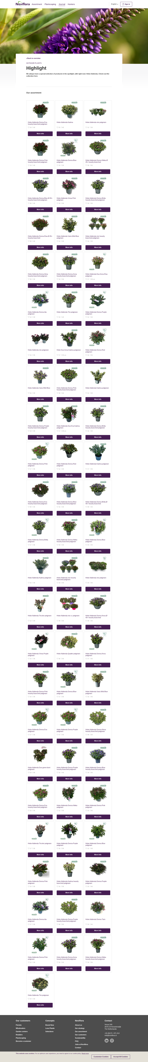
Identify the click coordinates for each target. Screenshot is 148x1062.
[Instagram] (112, 1041)
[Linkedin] (107, 1041)
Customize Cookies (101, 1057)
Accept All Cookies (120, 1057)
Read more (85, 1053)
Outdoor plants (34, 63)
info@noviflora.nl (111, 1035)
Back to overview (33, 58)
